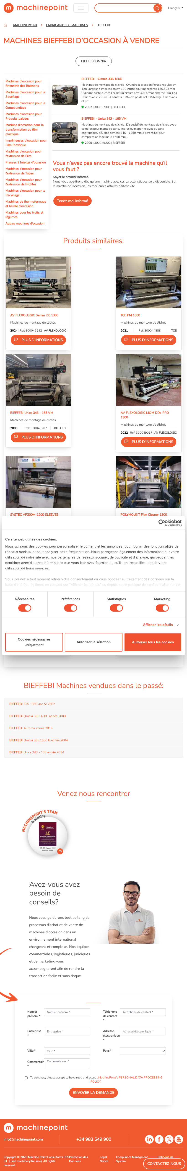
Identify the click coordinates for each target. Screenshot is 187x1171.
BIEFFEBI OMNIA (93, 61)
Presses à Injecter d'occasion (25, 162)
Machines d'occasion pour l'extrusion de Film (23, 153)
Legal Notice (104, 1159)
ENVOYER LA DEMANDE (93, 1092)
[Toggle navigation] (80, 8)
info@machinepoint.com (23, 1139)
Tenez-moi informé (72, 200)
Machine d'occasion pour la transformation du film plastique (24, 129)
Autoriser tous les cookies (153, 642)
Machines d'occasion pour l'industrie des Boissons (23, 83)
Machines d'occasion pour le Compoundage (25, 105)
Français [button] (174, 8)
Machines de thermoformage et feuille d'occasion (25, 203)
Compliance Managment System (132, 1159)
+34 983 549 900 (93, 1139)
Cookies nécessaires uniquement (34, 642)
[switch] (70, 608)
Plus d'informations (42, 339)
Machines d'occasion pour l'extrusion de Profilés (23, 181)
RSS (66, 1157)
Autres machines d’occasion (24, 223)
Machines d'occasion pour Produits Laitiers (23, 116)
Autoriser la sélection (94, 642)
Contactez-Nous (164, 1163)
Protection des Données (78, 1159)
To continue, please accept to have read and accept (95, 1080)
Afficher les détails (158, 625)
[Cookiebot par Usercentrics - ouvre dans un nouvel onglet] (162, 522)
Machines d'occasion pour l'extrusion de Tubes (23, 170)
